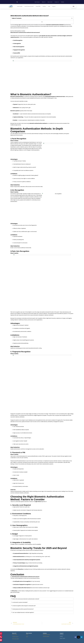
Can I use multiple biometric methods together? (23, 612)
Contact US (57, 2)
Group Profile (14, 634)
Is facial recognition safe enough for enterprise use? (24, 605)
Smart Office (38, 6)
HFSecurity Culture (15, 638)
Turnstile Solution (46, 636)
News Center (50, 2)
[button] (17, 2)
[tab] (42, 599)
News (27, 634)
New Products (37, 2)
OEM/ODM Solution (46, 634)
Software (62, 2)
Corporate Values (15, 636)
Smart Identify (19, 6)
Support (53, 6)
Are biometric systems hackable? (20, 602)
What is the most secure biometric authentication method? (25, 599)
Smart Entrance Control (29, 6)
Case (49, 6)
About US (43, 2)
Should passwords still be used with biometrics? (23, 609)
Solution (44, 6)
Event (27, 636)
